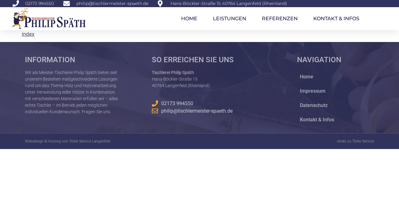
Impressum (312, 91)
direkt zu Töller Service (355, 141)
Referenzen (280, 18)
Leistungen (229, 18)
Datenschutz (314, 105)
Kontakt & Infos (336, 18)
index (28, 34)
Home (189, 18)
